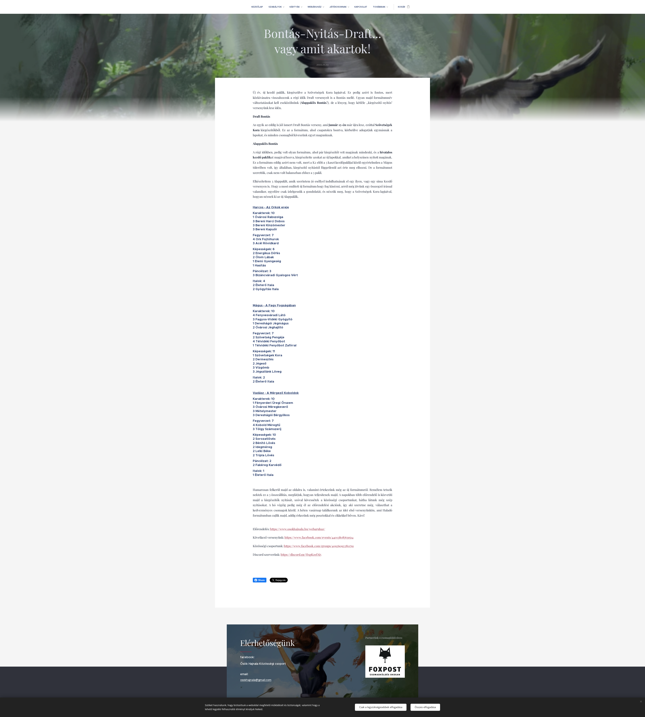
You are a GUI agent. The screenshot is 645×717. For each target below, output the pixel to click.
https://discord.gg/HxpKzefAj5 (301, 555)
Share (261, 580)
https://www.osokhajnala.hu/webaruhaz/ (297, 529)
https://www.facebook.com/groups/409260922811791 (319, 546)
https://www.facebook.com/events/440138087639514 (319, 537)
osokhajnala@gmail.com (255, 680)
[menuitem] (257, 7)
